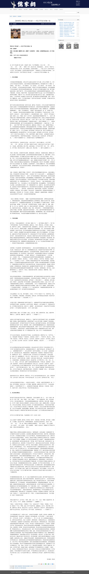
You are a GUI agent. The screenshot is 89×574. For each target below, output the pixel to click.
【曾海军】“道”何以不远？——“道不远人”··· (67, 33)
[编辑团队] (78, 4)
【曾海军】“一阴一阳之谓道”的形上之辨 (66, 36)
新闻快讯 (20, 9)
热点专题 (25, 9)
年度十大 (46, 9)
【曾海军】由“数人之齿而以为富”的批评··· (67, 27)
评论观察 (36, 9)
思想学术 (15, 9)
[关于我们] (78, 3)
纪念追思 (56, 9)
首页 (11, 9)
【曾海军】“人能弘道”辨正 (64, 34)
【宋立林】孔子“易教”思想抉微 (20, 567)
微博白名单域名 (18, 572)
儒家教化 (31, 9)
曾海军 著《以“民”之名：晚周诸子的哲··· (66, 24)
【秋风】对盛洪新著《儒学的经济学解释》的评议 (23, 566)
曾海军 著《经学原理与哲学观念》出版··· (67, 22)
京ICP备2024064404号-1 (51, 572)
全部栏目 (61, 9)
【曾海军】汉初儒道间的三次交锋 (65, 28)
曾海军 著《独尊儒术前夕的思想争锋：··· (67, 25)
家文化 (51, 9)
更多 (78, 19)
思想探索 (19, 16)
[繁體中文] (78, 1)
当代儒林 (41, 9)
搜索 (78, 12)
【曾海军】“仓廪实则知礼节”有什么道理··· (67, 30)
